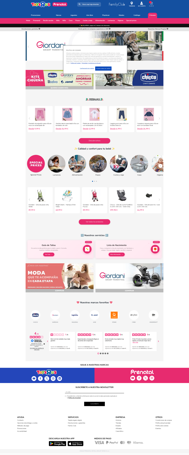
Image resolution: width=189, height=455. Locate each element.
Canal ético (119, 431)
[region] (95, 59)
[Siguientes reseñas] (158, 341)
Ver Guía (47, 254)
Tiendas (118, 423)
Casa (70, 20)
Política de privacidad (74, 398)
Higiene (120, 20)
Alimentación (100, 20)
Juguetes (74, 15)
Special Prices (131, 20)
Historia (118, 420)
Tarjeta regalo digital (75, 420)
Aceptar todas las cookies (103, 68)
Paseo (77, 20)
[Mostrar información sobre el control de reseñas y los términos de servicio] (44, 344)
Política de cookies (162, 426)
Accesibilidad (22, 431)
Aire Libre (89, 15)
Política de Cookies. (76, 63)
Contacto (20, 420)
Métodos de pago (23, 426)
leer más (135, 342)
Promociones (35, 15)
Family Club (72, 426)
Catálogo (137, 15)
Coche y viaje (87, 20)
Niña (58, 20)
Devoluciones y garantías (76, 423)
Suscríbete (94, 404)
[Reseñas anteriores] (47, 341)
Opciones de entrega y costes (27, 423)
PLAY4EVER (106, 15)
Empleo (118, 426)
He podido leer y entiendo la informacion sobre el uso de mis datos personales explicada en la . (92, 397)
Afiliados (119, 428)
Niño (64, 20)
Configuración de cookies (87, 68)
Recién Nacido (48, 20)
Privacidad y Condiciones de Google (91, 63)
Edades (121, 15)
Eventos (158, 428)
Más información (115, 254)
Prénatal (152, 15)
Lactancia (111, 20)
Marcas (58, 15)
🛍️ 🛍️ (94, 99)
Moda (28, 20)
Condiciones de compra (164, 420)
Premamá (36, 20)
